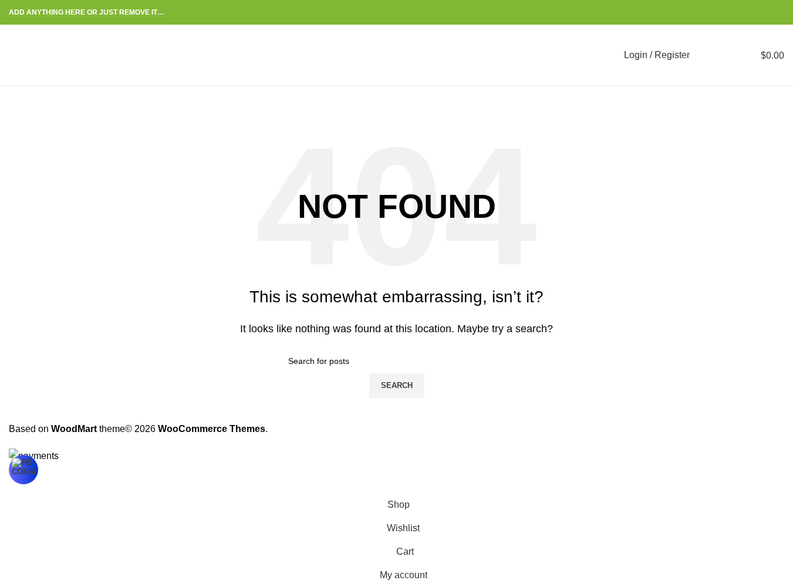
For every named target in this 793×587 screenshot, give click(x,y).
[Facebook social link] (721, 13)
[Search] (706, 55)
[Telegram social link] (777, 13)
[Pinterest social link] (749, 13)
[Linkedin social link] (763, 13)
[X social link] (735, 13)
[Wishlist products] (727, 55)
